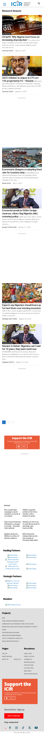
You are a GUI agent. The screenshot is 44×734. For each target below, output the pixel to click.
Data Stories (7, 302)
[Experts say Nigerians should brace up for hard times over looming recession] (22, 293)
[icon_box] (22, 441)
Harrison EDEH (7, 51)
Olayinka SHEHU (8, 362)
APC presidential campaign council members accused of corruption (12, 513)
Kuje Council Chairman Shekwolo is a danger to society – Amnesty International (12, 525)
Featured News (8, 343)
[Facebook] (10, 728)
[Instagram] (16, 728)
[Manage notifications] (5, 728)
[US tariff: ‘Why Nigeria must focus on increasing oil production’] (22, 25)
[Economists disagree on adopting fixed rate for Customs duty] (22, 157)
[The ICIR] (21, 3)
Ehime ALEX (6, 183)
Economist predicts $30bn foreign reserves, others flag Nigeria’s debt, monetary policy (20, 213)
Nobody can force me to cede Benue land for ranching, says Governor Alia (31, 525)
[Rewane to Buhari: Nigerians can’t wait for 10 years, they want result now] (22, 334)
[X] (29, 728)
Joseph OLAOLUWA (9, 227)
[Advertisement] (22, 121)
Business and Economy (10, 75)
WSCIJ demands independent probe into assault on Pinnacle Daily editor (30, 537)
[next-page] (13, 422)
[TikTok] (23, 728)
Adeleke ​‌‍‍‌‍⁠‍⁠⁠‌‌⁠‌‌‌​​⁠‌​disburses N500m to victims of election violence (11, 536)
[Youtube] (36, 728)
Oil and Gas (7, 34)
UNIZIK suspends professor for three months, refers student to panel (30, 513)
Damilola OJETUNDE (9, 319)
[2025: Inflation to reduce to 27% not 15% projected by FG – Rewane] (22, 66)
